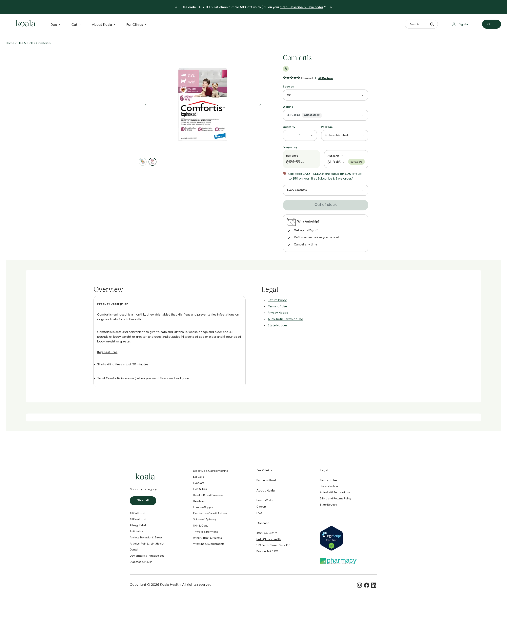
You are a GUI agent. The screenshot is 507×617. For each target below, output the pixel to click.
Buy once (292, 155)
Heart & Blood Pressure (208, 495)
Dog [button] (54, 24)
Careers (261, 506)
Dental (134, 549)
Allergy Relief (138, 525)
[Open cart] (491, 24)
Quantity (289, 126)
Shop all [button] (143, 500)
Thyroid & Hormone (205, 531)
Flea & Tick (25, 43)
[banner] (253, 7)
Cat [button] (74, 24)
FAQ (259, 512)
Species (288, 86)
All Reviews (325, 78)
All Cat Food (137, 513)
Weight (288, 106)
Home (10, 43)
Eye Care (198, 482)
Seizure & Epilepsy (204, 519)
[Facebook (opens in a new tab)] (366, 585)
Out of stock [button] (325, 205)
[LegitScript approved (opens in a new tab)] (348, 538)
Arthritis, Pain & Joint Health (147, 543)
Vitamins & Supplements (208, 543)
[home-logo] (25, 24)
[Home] (25, 24)
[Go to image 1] (143, 162)
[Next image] (260, 104)
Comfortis (43, 43)
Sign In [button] (463, 24)
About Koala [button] (102, 24)
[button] (298, 78)
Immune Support (204, 507)
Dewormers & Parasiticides (147, 555)
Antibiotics (136, 531)
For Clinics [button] (134, 24)
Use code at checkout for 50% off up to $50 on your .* (254, 7)
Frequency (290, 147)
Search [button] (414, 24)
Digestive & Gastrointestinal (211, 470)
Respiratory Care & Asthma (210, 513)
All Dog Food (138, 519)
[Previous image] (146, 104)
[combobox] (325, 95)
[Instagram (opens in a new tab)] (359, 585)
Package (327, 126)
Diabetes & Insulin (141, 561)
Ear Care (198, 476)
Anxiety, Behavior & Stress (146, 537)
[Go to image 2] (152, 162)
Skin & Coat (200, 525)
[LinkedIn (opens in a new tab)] (373, 585)
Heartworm (200, 501)
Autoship (333, 155)
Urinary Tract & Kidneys (207, 537)
